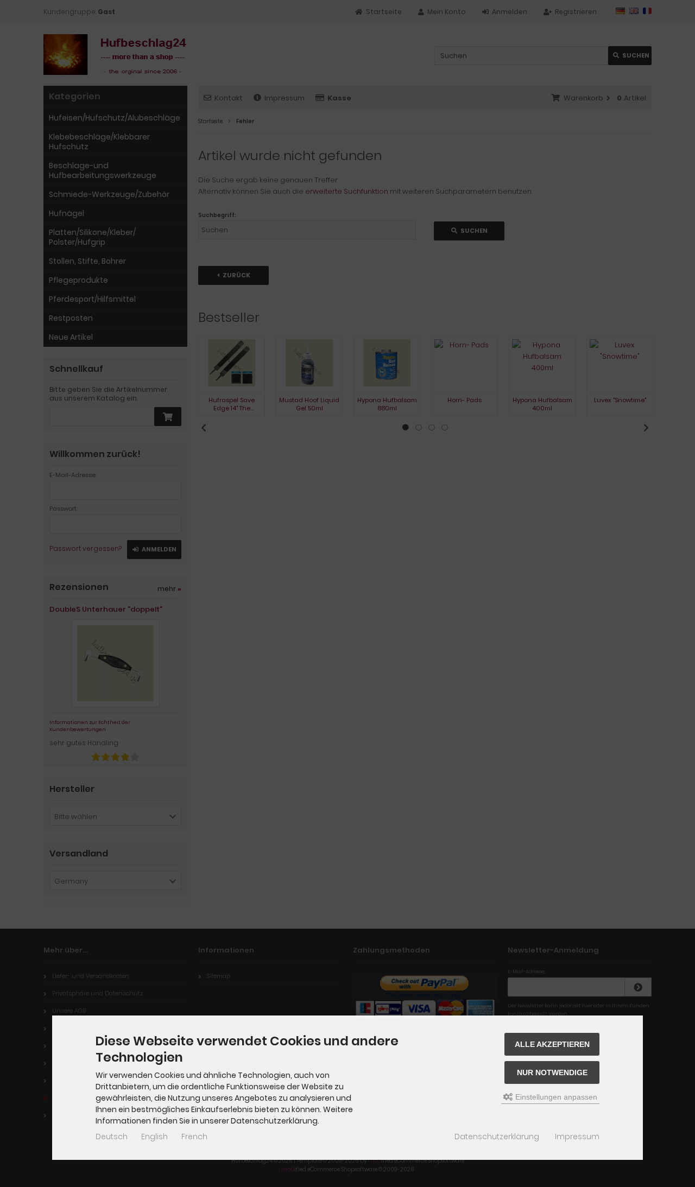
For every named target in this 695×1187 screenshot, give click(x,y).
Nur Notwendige (552, 1072)
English (154, 1136)
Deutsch (112, 1136)
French (194, 1136)
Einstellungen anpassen (555, 1097)
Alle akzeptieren (552, 1044)
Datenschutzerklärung (496, 1136)
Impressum (577, 1136)
